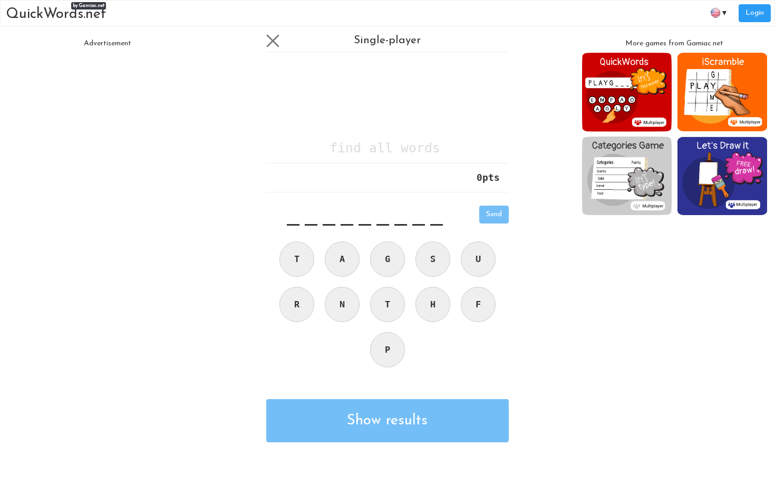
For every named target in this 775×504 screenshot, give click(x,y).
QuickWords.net (56, 12)
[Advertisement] (107, 126)
